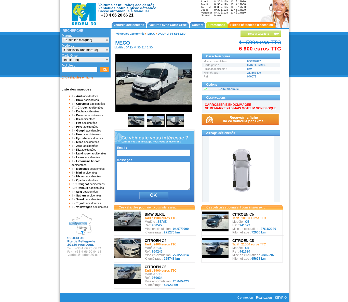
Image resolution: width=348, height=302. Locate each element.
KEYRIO (281, 297)
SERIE (155, 214)
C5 (155, 267)
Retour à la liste (258, 33)
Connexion (245, 297)
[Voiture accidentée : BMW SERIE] (127, 230)
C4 (155, 241)
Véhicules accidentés (130, 33)
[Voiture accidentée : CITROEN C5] (127, 283)
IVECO (151, 33)
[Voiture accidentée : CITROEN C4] (127, 256)
